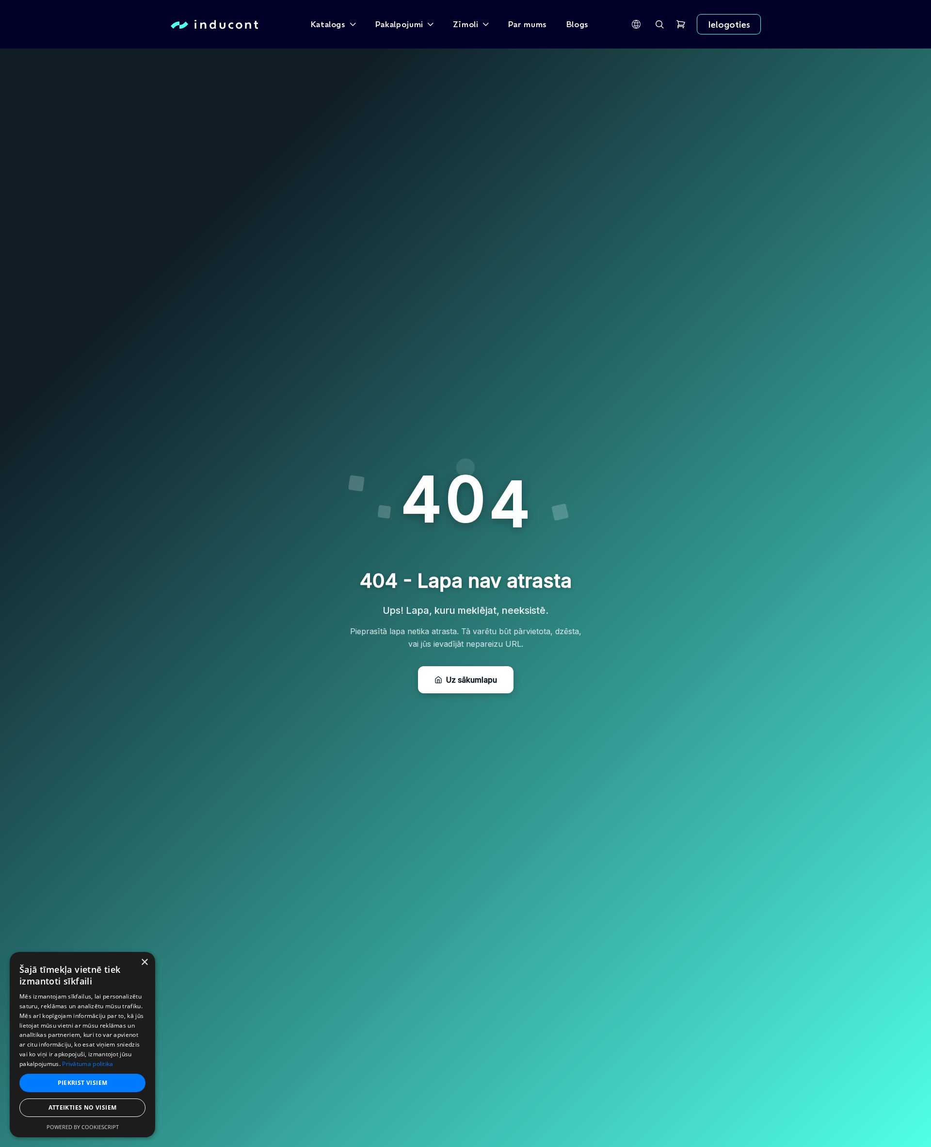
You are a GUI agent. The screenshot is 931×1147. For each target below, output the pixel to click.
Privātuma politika (87, 1064)
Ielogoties (729, 24)
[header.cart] (681, 24)
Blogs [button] (577, 24)
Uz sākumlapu (471, 680)
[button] (636, 24)
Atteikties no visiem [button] (82, 1107)
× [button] (144, 962)
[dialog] (82, 1044)
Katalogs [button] (328, 24)
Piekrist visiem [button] (83, 1083)
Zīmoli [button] (466, 24)
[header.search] (659, 24)
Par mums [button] (527, 24)
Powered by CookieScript (83, 1127)
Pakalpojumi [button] (399, 24)
